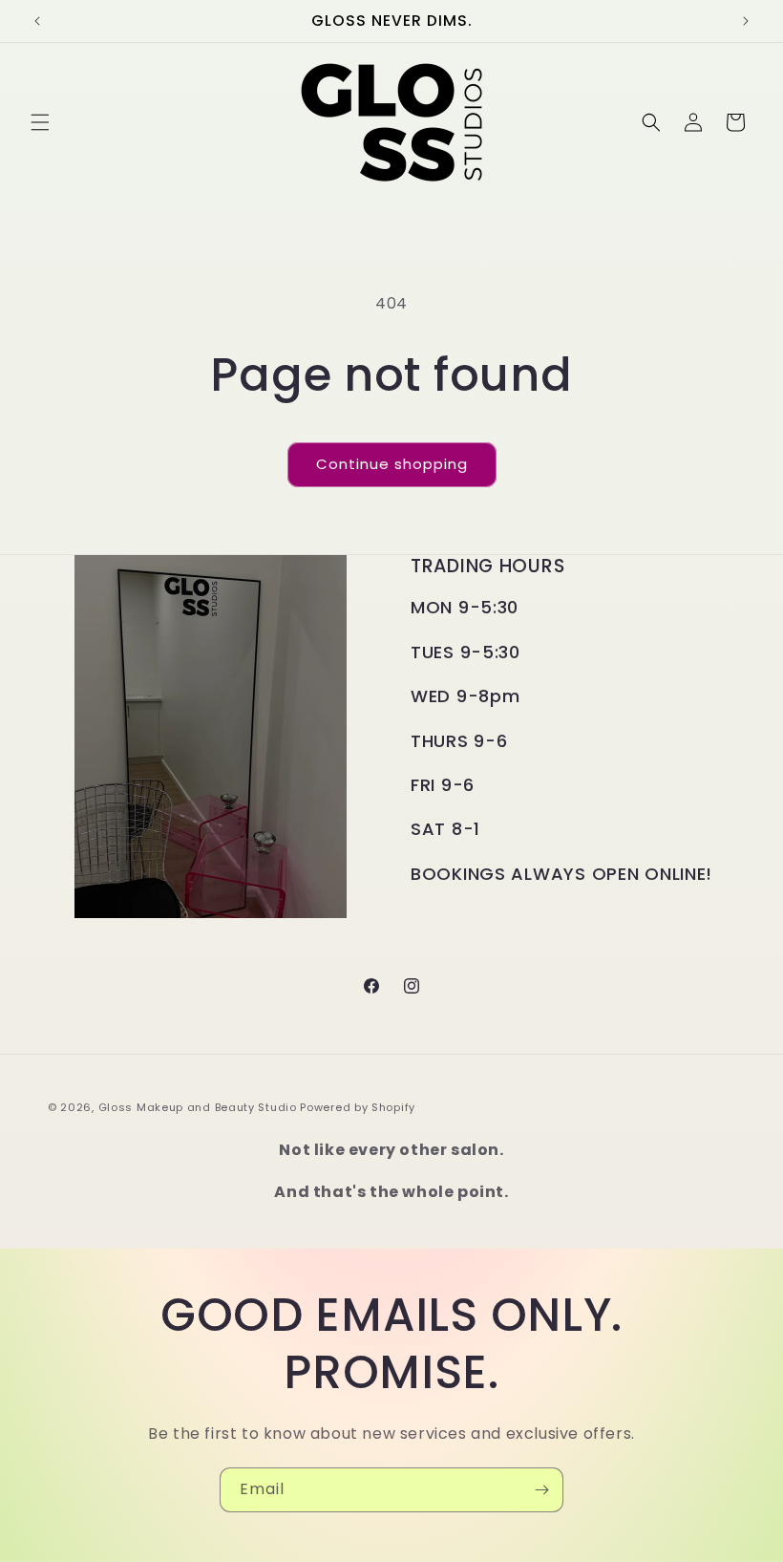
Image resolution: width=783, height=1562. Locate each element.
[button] (40, 122)
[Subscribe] (541, 1489)
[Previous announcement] (37, 21)
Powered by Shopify (357, 1107)
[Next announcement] (746, 21)
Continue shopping (392, 464)
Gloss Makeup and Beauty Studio (197, 1107)
